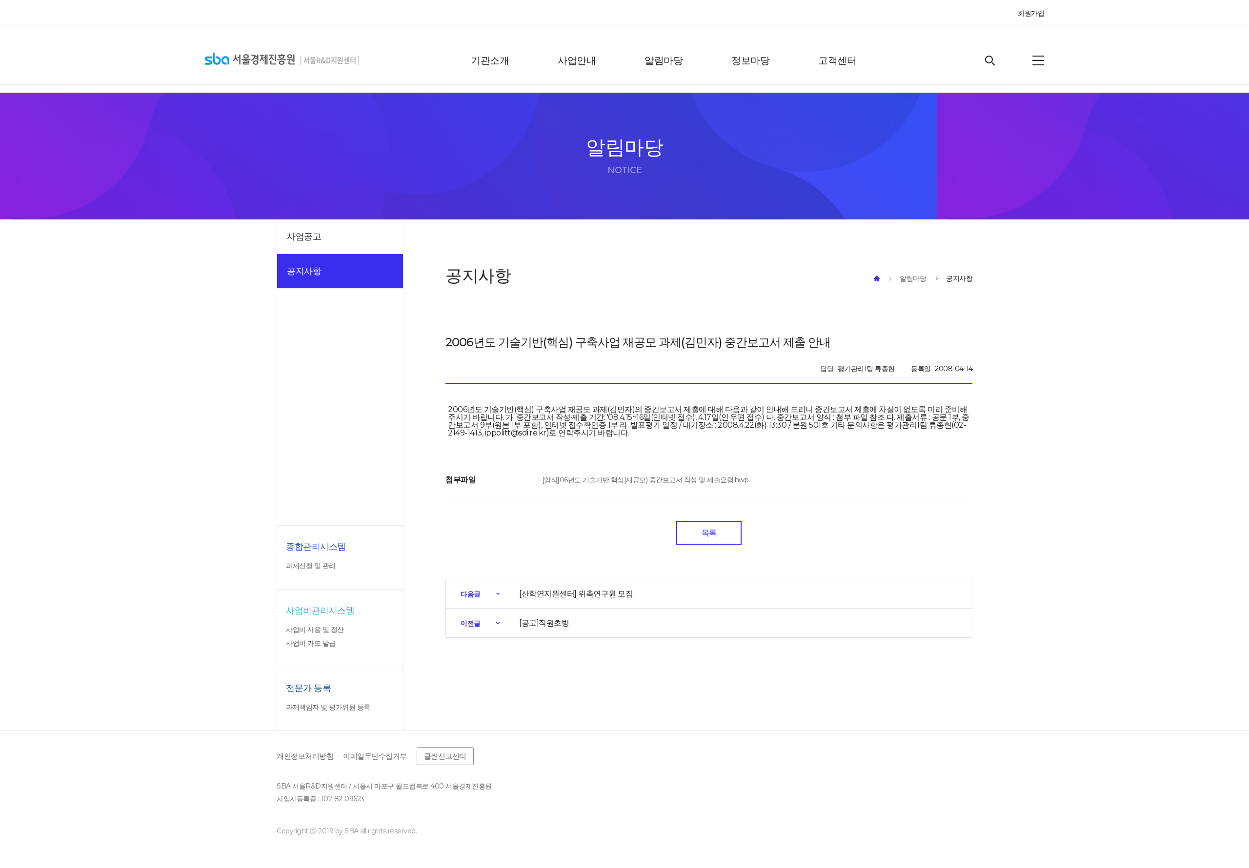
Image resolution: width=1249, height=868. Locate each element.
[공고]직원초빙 (544, 623)
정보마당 (750, 60)
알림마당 (664, 60)
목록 (709, 532)
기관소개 (490, 60)
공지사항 (959, 278)
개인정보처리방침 (305, 756)
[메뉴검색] (1038, 60)
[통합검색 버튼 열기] (990, 61)
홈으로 (877, 278)
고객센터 (837, 60)
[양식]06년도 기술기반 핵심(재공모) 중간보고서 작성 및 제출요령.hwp (645, 479)
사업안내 (577, 60)
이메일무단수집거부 (375, 756)
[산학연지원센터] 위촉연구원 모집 (576, 593)
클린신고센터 (445, 756)
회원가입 (1031, 13)
